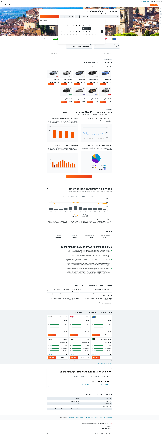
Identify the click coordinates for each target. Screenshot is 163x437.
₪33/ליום (93, 11)
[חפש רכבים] (160, 14)
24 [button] (89, 38)
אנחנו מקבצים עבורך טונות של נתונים (103, 431)
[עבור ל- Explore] (160, 17)
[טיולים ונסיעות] (160, 24)
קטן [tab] (95, 196)
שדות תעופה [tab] (75, 376)
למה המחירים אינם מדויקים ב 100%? (103, 433)
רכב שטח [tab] (83, 196)
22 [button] (95, 38)
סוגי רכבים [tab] (90, 376)
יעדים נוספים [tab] (96, 376)
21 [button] (98, 38)
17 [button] (89, 34)
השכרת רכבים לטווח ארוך (84, 384)
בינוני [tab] (91, 196)
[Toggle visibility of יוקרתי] (94, 167)
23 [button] (92, 38)
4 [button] (86, 28)
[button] (1, 1)
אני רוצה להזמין (103, 83)
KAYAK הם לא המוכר (106, 428)
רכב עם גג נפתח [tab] (66, 196)
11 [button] (86, 31)
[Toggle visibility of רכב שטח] (103, 165)
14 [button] (98, 34)
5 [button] (83, 28)
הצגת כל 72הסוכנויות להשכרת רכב (105, 363)
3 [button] (89, 28)
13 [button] (101, 34)
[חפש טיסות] (160, 8)
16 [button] (92, 34)
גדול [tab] (87, 196)
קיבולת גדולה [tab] (83, 376)
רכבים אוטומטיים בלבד (44, 20)
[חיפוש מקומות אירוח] (160, 11)
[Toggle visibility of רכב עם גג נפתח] (102, 169)
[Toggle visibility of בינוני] (94, 165)
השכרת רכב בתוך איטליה (89, 417)
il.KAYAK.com (109, 417)
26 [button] (83, 38)
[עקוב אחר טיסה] (160, 20)
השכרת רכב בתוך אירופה (98, 417)
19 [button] (83, 34)
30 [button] (92, 41)
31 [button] (61, 41)
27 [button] (102, 41)
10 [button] (89, 31)
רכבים (105, 417)
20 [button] (102, 38)
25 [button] (86, 38)
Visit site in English (144, 1)
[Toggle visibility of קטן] (104, 167)
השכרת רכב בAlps (71, 417)
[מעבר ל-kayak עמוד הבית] (154, 5)
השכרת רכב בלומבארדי (79, 417)
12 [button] (83, 31)
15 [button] (95, 34)
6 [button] (73, 31)
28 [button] (98, 41)
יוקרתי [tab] (72, 196)
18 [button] (86, 34)
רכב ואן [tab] (77, 196)
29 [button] (95, 41)
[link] (79, 176)
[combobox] (114, 13)
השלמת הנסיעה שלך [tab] (105, 376)
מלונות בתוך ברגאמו (105, 384)
